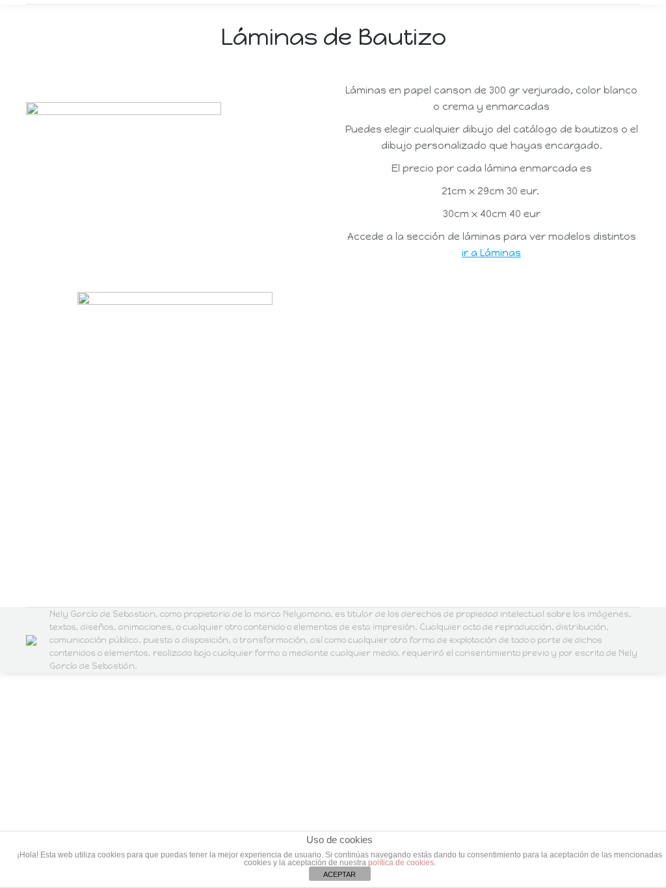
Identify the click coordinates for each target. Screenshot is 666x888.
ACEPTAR (339, 874)
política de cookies (401, 862)
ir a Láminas (491, 253)
